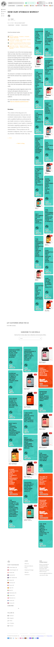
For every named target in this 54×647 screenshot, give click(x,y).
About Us (27, 563)
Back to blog (21, 143)
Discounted (20, 5)
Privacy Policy (49, 635)
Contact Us (27, 574)
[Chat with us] (49, 3)
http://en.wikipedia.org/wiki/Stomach (19, 101)
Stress (46, 5)
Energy (27, 5)
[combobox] (16, 3)
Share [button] (10, 137)
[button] (51, 3)
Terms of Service (40, 635)
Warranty (27, 572)
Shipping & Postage (29, 570)
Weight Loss (39, 5)
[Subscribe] (40, 338)
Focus (32, 5)
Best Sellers (12, 5)
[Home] (8, 22)
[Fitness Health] (4, 4)
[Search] (23, 3)
